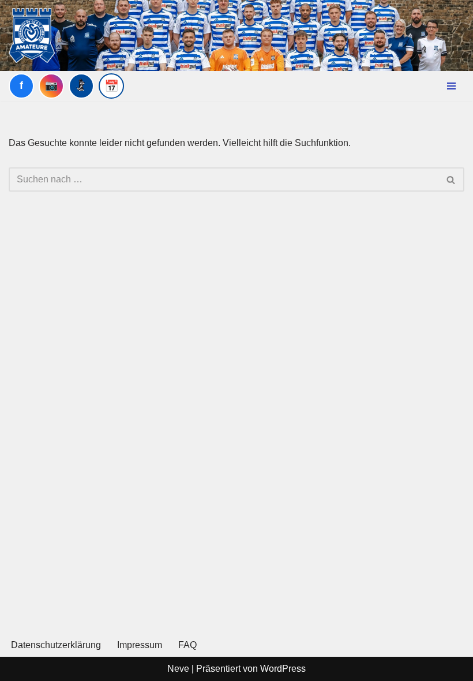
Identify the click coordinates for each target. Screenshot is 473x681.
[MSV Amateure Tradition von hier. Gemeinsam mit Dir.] (32, 35)
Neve (178, 668)
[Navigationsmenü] (451, 86)
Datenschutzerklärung (56, 645)
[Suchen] (451, 179)
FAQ (187, 645)
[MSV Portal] (81, 86)
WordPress (283, 668)
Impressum (139, 645)
